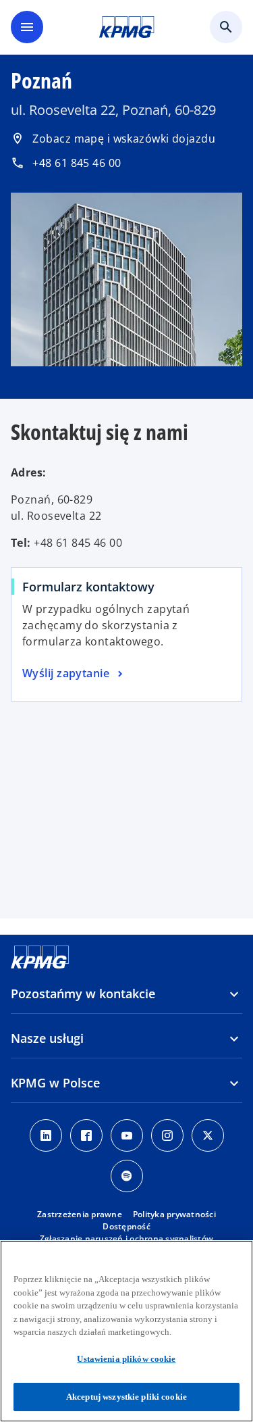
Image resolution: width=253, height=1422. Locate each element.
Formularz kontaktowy (88, 587)
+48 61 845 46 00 (66, 162)
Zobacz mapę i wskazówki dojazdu (113, 138)
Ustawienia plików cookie (126, 1359)
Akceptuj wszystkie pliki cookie (126, 1397)
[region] (126, 1331)
